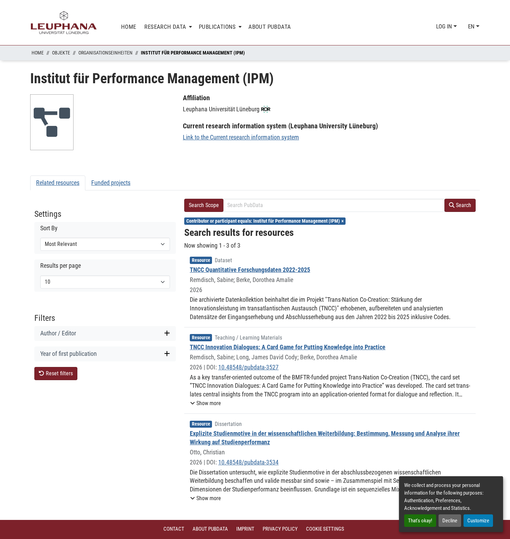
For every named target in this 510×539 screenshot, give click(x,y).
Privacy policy (280, 529)
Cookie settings (325, 529)
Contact (173, 529)
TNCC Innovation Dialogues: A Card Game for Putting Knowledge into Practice (287, 347)
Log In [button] (444, 26)
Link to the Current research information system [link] (241, 137)
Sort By (49, 228)
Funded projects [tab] (110, 182)
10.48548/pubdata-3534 (248, 462)
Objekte (61, 52)
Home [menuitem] (128, 26)
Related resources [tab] (57, 182)
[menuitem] (167, 27)
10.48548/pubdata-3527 (248, 367)
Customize (478, 520)
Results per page (60, 266)
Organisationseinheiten (105, 52)
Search (462, 205)
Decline (449, 520)
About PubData (210, 529)
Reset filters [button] (58, 373)
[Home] (63, 22)
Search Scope (204, 205)
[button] (205, 403)
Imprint (245, 529)
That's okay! (420, 520)
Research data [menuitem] (165, 26)
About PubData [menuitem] (269, 26)
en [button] (472, 26)
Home (38, 52)
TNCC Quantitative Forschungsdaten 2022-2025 (250, 269)
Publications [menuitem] (217, 26)
